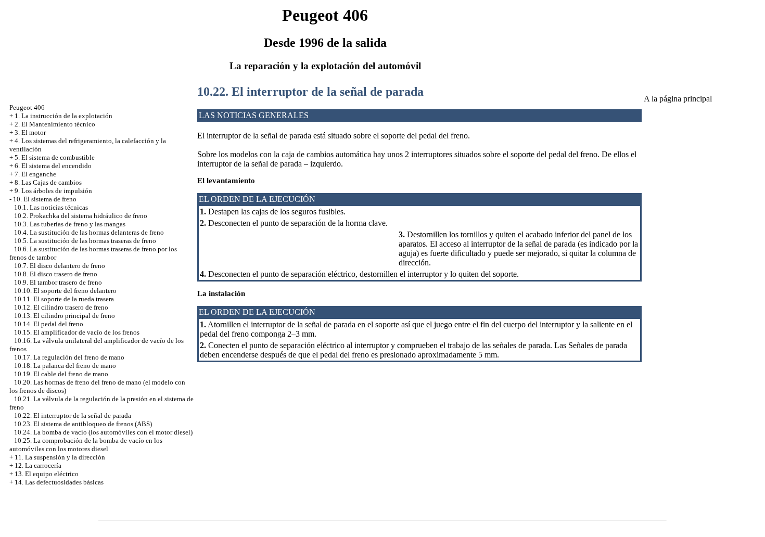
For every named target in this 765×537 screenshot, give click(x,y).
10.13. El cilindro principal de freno (64, 315)
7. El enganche (35, 174)
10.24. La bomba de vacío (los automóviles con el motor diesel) (103, 432)
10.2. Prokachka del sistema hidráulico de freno (80, 216)
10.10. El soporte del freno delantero (65, 291)
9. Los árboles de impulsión (53, 191)
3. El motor (30, 132)
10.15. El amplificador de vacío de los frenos (76, 332)
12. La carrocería (38, 465)
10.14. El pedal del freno (48, 324)
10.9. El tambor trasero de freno (58, 282)
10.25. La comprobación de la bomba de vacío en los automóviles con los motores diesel (85, 445)
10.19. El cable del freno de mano (61, 374)
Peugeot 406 (27, 107)
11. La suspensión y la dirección (60, 457)
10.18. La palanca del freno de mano (65, 365)
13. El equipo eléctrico (47, 474)
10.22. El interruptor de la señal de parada (72, 415)
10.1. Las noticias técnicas (51, 207)
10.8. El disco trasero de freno (55, 274)
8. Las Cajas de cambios (48, 182)
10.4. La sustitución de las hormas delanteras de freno (89, 232)
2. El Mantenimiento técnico (55, 124)
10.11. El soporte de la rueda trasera (64, 299)
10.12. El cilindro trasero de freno (61, 307)
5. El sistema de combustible (55, 157)
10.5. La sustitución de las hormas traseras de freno (85, 241)
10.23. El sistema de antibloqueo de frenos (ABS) (83, 424)
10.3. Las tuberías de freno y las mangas (69, 224)
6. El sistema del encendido (53, 166)
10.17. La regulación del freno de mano (69, 357)
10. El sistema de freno (44, 199)
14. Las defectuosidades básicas (59, 482)
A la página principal (678, 98)
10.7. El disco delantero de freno (59, 266)
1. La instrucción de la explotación (63, 116)
